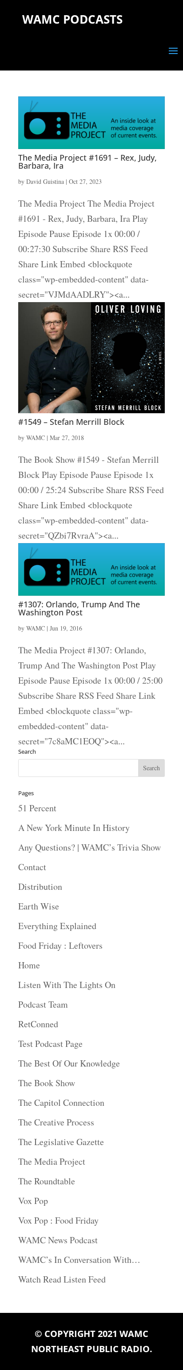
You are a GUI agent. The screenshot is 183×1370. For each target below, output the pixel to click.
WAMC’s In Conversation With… (79, 1260)
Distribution (40, 886)
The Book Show (46, 1083)
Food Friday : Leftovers (60, 945)
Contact (32, 867)
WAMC (35, 437)
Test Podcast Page (50, 1044)
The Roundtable (46, 1181)
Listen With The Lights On (66, 985)
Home (29, 965)
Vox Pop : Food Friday (58, 1220)
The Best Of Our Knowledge (69, 1063)
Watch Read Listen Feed (62, 1279)
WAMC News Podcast (58, 1240)
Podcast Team (43, 1004)
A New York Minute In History (74, 828)
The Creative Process (56, 1122)
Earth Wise (38, 906)
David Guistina (45, 181)
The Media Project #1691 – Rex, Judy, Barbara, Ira (87, 161)
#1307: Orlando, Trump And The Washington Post (79, 608)
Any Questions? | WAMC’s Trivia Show (89, 847)
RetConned (38, 1024)
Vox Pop (33, 1201)
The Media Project (51, 1161)
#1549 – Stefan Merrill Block (71, 421)
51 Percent (37, 808)
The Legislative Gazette (61, 1142)
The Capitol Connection (61, 1102)
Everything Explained (57, 926)
